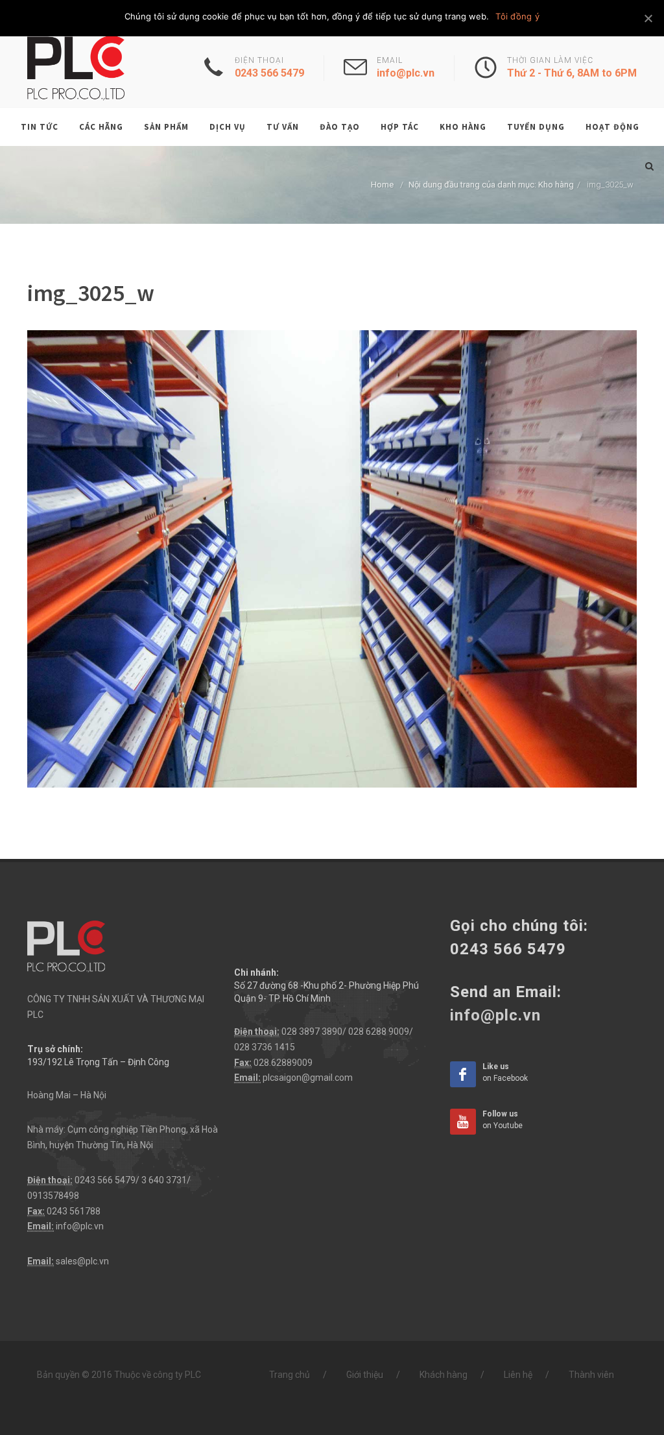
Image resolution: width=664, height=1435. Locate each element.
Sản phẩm (166, 126)
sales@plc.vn (82, 1261)
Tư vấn (283, 126)
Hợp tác (400, 126)
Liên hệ (518, 1374)
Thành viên (591, 1374)
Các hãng (101, 126)
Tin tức (39, 126)
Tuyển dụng (536, 126)
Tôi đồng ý (517, 16)
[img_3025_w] (332, 558)
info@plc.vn (80, 1226)
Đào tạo (340, 126)
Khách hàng (444, 1374)
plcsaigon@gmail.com (308, 1077)
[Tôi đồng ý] (647, 18)
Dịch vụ (227, 126)
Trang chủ (289, 1374)
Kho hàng (463, 126)
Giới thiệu (364, 1374)
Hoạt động (612, 126)
